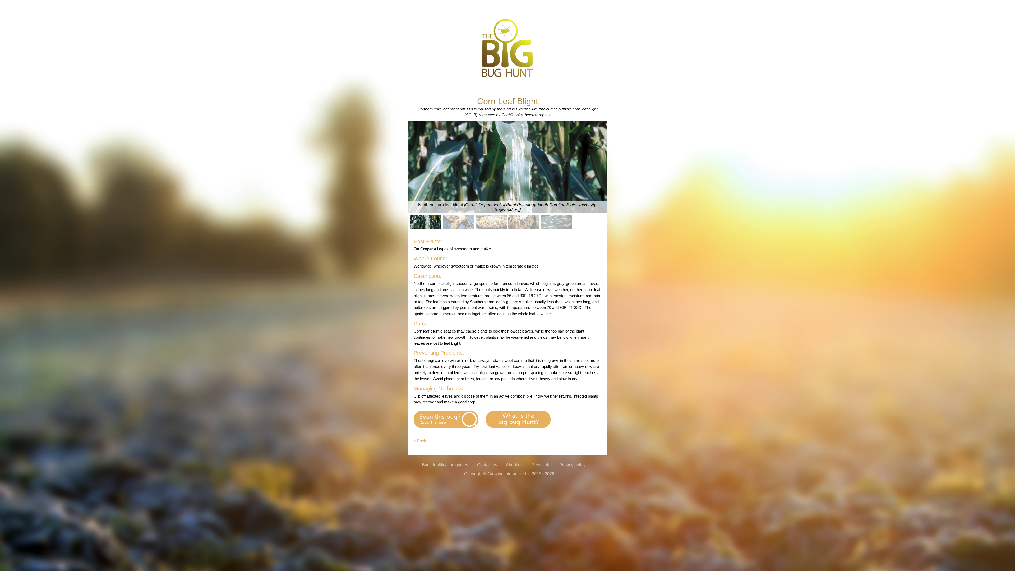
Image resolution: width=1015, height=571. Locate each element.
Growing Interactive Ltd (509, 474)
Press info (541, 465)
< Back (420, 441)
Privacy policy (572, 465)
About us (514, 465)
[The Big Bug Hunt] (507, 76)
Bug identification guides (445, 465)
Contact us (487, 465)
